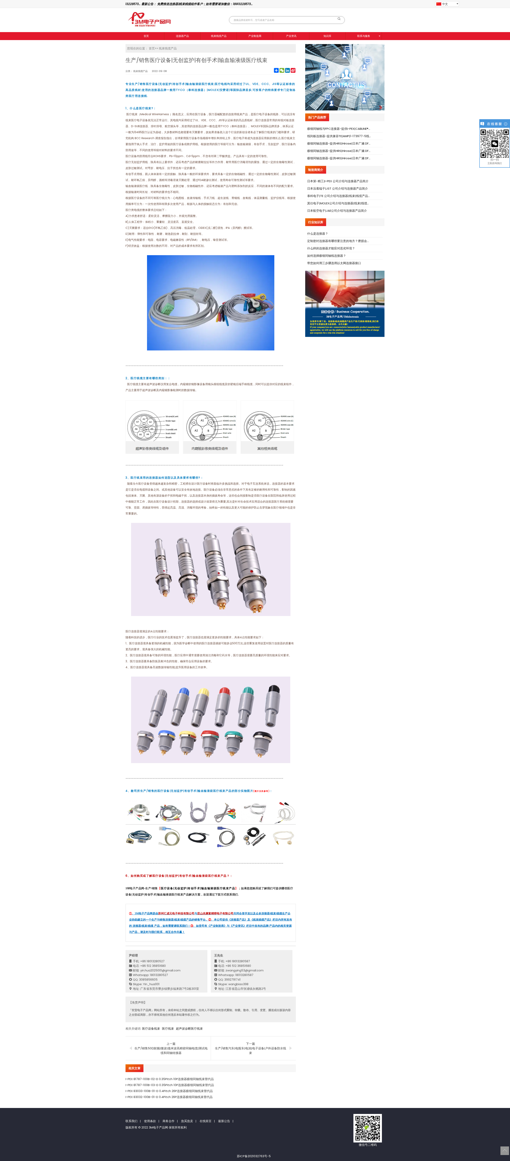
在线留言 (206, 1121)
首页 (146, 36)
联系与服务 (363, 36)
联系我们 (131, 1121)
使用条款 (150, 1121)
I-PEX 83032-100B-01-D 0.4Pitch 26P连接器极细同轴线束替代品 (169, 1097)
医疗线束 (168, 1028)
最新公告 (224, 1121)
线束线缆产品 (219, 36)
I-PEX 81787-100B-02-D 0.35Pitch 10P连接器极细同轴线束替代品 (170, 1079)
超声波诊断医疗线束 (189, 1028)
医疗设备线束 (151, 1028)
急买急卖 (187, 1121)
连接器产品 (182, 36)
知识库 (327, 36)
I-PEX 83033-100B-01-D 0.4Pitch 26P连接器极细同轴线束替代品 (169, 1091)
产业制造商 (254, 36)
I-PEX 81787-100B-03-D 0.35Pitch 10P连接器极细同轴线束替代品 (170, 1085)
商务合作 (169, 1121)
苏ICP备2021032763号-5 (254, 1156)
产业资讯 (291, 36)
